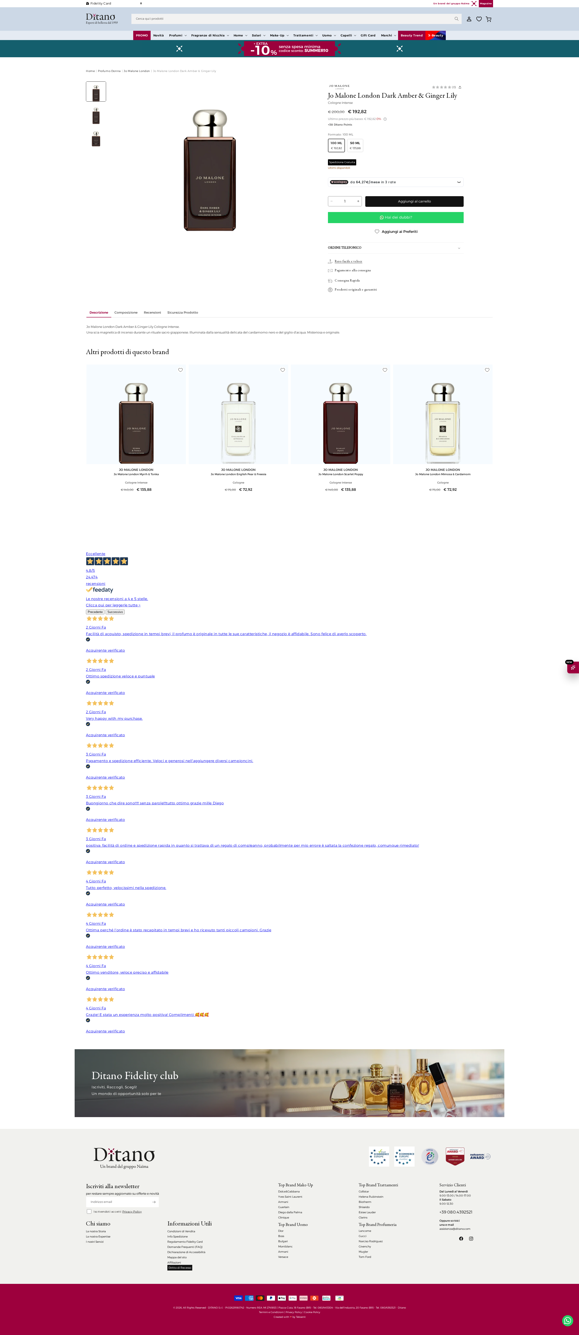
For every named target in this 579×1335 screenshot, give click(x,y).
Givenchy (365, 1246)
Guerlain (283, 1207)
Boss (281, 1236)
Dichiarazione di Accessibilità (186, 1252)
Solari (256, 35)
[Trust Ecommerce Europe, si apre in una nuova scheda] (379, 1156)
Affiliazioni (174, 1262)
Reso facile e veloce (348, 261)
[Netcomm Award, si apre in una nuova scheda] (455, 1156)
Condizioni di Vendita (181, 1231)
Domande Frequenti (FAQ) (185, 1247)
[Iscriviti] (154, 1202)
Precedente (95, 612)
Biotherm (365, 1202)
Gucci (362, 1236)
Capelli (346, 35)
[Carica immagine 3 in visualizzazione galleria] (96, 136)
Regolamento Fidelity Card (185, 1241)
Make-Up (277, 35)
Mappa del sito (177, 1257)
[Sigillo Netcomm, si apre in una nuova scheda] (429, 1156)
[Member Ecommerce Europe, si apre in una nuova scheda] (404, 1156)
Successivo (115, 612)
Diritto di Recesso (179, 1267)
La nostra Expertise (98, 1236)
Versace (283, 1257)
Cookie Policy (312, 1312)
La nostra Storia (96, 1231)
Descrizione (99, 312)
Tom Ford (365, 1257)
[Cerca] (457, 19)
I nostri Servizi (95, 1241)
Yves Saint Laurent (290, 1196)
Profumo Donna (109, 71)
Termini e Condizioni (271, 1312)
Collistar (364, 1191)
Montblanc (285, 1246)
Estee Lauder (367, 1212)
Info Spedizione (177, 1236)
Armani (283, 1202)
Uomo (327, 35)
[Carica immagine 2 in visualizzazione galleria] (96, 114)
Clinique (283, 1217)
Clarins (363, 1217)
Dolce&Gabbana (289, 1191)
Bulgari (283, 1241)
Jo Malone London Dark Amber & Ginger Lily (184, 71)
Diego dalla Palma (290, 1212)
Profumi (175, 35)
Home (238, 35)
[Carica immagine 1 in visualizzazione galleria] (96, 91)
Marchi (386, 35)
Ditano (402, 1307)
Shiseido (364, 1207)
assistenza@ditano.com (454, 1228)
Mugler (363, 1251)
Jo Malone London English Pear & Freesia (238, 474)
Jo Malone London (137, 71)
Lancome (365, 1230)
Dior (280, 1230)
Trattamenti (303, 35)
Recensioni (152, 312)
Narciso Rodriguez (371, 1241)
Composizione (126, 312)
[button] (177, 35)
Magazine (486, 3)
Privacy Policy (132, 1211)
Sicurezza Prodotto (182, 312)
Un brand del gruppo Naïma (451, 3)
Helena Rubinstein (371, 1196)
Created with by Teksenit (290, 1316)
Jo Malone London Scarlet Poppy (340, 474)
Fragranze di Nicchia (208, 35)
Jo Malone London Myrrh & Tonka (136, 474)
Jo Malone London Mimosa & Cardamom (443, 474)
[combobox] (296, 19)
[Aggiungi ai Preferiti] (180, 370)
